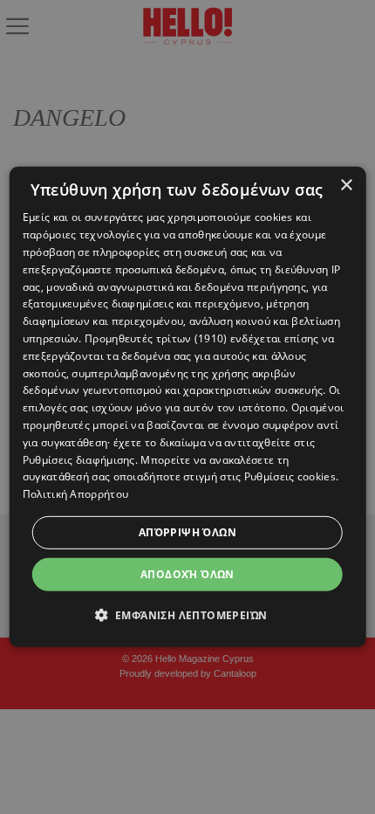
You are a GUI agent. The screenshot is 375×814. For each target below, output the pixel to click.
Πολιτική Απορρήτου (75, 493)
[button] (188, 614)
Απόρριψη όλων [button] (187, 532)
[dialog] (188, 407)
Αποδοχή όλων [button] (187, 574)
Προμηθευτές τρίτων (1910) (156, 338)
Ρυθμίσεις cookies (290, 476)
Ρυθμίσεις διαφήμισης (79, 459)
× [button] (345, 185)
